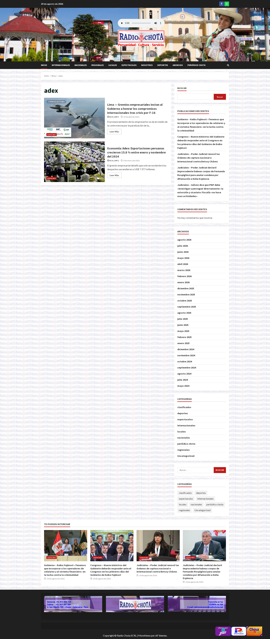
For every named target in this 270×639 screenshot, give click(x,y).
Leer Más (114, 131)
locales (112, 65)
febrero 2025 (184, 337)
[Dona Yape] (223, 630)
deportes (162, 65)
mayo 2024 (183, 385)
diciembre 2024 (185, 349)
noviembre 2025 (186, 294)
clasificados (184, 407)
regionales (97, 65)
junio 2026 (182, 251)
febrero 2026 (184, 276)
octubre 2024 (184, 361)
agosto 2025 (184, 312)
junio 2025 (182, 324)
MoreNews (144, 635)
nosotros (147, 65)
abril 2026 (182, 264)
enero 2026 (183, 282)
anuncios (178, 65)
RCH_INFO (114, 117)
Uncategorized (185, 455)
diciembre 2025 (185, 288)
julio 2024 (182, 379)
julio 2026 (182, 245)
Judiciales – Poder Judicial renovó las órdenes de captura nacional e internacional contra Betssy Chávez (198, 157)
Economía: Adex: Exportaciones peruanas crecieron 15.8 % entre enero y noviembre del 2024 (74, 161)
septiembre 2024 (186, 367)
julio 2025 (182, 318)
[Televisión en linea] (254, 630)
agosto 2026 (184, 239)
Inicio (44, 65)
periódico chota (196, 65)
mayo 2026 (183, 257)
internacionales (61, 65)
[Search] (228, 65)
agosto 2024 (184, 373)
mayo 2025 (183, 331)
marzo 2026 (183, 270)
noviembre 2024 (186, 355)
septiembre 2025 (186, 306)
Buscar (182, 88)
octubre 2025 (184, 300)
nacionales (81, 65)
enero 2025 (183, 343)
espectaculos (129, 65)
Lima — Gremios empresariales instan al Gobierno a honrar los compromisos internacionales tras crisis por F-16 (74, 118)
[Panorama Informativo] (239, 630)
